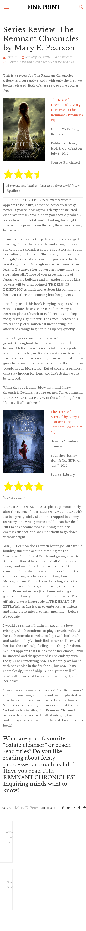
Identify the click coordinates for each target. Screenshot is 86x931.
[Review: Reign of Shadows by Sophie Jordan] (6, 889)
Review (27, 62)
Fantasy (13, 62)
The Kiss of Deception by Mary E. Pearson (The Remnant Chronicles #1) (67, 110)
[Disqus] (44, 865)
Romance (40, 62)
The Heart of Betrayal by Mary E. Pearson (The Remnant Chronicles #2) (66, 422)
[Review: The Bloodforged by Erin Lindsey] (6, 842)
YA (72, 62)
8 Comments (63, 57)
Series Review (58, 62)
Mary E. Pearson (29, 808)
